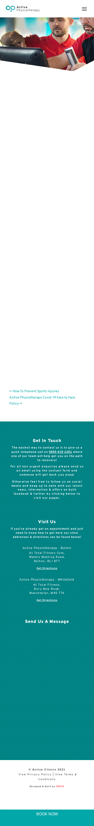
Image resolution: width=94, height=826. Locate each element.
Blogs (72, 108)
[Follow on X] (50, 509)
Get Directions (47, 568)
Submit (74, 736)
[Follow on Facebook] (41, 509)
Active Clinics (33, 108)
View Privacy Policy (35, 774)
